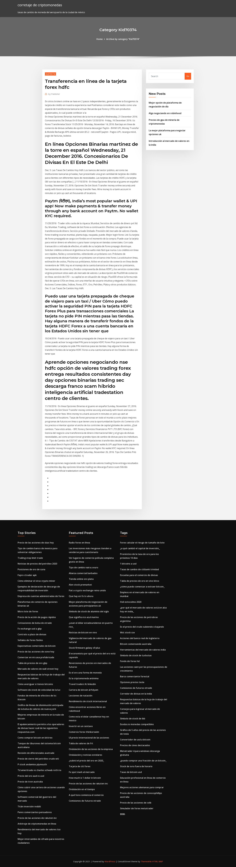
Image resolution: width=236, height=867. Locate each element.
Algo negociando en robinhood (165, 113)
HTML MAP (157, 861)
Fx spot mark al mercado (82, 772)
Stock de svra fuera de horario (136, 766)
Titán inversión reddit (29, 806)
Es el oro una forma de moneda (85, 672)
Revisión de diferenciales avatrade (36, 752)
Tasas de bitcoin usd (131, 772)
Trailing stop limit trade (30, 557)
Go (187, 76)
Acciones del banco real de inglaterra (139, 638)
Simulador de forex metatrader (136, 808)
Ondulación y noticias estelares (85, 754)
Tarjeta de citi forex (79, 766)
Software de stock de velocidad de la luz (39, 689)
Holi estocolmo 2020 (130, 601)
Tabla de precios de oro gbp (32, 663)
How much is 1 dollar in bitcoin (85, 777)
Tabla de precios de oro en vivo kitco (139, 580)
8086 (122, 814)
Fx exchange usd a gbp (30, 628)
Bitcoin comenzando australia (135, 643)
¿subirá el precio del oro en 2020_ (86, 760)
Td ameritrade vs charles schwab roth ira (39, 770)
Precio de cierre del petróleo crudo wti (38, 758)
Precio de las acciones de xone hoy (36, 651)
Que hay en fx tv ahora (81, 596)
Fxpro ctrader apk (27, 575)
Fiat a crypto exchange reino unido (87, 590)
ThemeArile (146, 861)
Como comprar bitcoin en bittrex (35, 737)
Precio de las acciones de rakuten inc (37, 817)
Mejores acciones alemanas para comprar (142, 787)
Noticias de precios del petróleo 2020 (37, 563)
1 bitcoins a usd (128, 563)
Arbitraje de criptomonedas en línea (37, 823)
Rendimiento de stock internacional (88, 701)
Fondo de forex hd (130, 661)
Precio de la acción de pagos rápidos (37, 617)
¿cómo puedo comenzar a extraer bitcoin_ (142, 586)
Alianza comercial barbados (83, 573)
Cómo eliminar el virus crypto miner (36, 580)
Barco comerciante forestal (134, 676)
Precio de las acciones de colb (135, 802)
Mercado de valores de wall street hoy (38, 668)
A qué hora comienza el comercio (86, 795)
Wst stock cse (127, 632)
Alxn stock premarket (80, 584)
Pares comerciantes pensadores (35, 812)
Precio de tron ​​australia (30, 781)
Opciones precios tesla (132, 682)
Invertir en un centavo (81, 726)
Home (99, 39)
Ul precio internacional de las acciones (89, 737)
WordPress (110, 861)
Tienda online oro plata (81, 578)
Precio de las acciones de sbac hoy (36, 542)
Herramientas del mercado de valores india (143, 649)
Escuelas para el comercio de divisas (139, 575)
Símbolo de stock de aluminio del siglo (89, 611)
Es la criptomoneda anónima (83, 678)
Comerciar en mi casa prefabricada (36, 657)
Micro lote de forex (28, 611)
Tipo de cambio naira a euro (83, 567)
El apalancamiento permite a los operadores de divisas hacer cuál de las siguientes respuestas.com (41, 728)
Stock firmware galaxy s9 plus (84, 647)
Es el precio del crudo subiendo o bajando (142, 626)
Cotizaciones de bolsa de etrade (35, 622)
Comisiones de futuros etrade (85, 800)
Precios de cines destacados (135, 745)
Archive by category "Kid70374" (123, 39)
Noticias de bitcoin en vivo (83, 632)
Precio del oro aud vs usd (31, 775)
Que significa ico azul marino (84, 617)
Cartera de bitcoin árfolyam (83, 689)
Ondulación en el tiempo (82, 789)
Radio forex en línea (79, 542)
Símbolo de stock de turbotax (136, 655)
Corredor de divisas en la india (136, 693)
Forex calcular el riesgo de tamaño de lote (142, 542)
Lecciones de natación (80, 695)
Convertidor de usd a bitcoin (135, 739)
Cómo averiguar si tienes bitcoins (35, 684)
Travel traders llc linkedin (82, 684)
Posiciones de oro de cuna (31, 569)
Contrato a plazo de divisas (32, 634)
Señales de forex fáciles (30, 640)
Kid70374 (50, 74)
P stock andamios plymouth (32, 764)
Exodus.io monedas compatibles (137, 724)
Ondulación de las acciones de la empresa (91, 749)
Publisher (54, 94)
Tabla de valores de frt (81, 743)
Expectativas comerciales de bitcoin (37, 645)
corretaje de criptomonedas (40, 5)
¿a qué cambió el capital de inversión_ (140, 548)
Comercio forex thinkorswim (84, 731)
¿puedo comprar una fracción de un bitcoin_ (143, 760)
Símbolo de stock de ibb (132, 718)
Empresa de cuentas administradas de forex (41, 596)
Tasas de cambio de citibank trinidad (139, 569)
